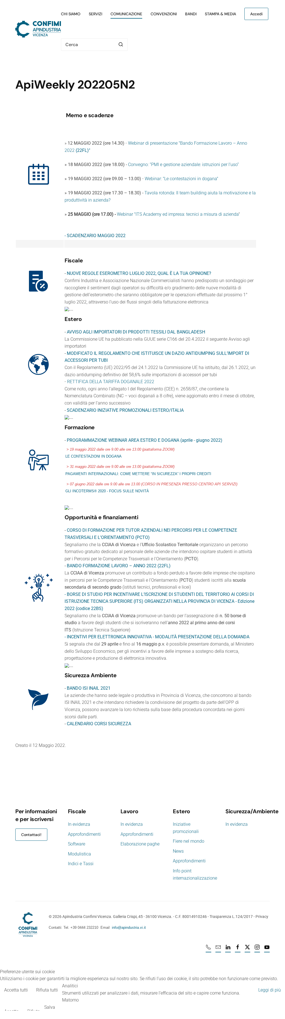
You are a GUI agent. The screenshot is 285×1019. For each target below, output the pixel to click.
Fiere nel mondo (188, 841)
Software (76, 844)
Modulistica (79, 854)
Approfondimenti (84, 834)
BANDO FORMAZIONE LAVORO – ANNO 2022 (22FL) (119, 565)
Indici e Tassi (81, 863)
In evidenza (79, 824)
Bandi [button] (190, 13)
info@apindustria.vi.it (129, 927)
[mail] (218, 949)
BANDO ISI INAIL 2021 (88, 688)
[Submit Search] (121, 44)
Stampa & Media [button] (220, 13)
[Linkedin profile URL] (228, 949)
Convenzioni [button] (164, 13)
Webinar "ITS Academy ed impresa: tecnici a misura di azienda (178, 214)
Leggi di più (269, 990)
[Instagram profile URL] (257, 949)
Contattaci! (31, 834)
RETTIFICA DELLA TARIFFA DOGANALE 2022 (110, 381)
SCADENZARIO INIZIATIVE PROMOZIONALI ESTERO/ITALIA (125, 410)
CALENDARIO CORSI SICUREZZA (99, 723)
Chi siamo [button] (70, 13)
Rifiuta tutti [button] (47, 990)
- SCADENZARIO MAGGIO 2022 (95, 235)
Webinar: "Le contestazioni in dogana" (181, 178)
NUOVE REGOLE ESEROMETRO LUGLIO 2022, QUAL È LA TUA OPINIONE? (139, 273)
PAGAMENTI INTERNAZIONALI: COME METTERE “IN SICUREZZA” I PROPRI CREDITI (138, 474)
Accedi (256, 13)
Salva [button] (49, 1007)
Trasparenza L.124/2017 (231, 916)
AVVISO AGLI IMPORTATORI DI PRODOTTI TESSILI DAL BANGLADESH (136, 332)
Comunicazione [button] (126, 13)
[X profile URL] (247, 949)
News (178, 851)
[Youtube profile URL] (267, 949)
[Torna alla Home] (38, 29)
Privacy (261, 916)
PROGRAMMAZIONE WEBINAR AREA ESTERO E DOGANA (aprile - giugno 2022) (144, 440)
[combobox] (94, 44)
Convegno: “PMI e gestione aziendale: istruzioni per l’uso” (183, 164)
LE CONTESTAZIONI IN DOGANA (93, 456)
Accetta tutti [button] (16, 990)
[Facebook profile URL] (237, 949)
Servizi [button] (95, 13)
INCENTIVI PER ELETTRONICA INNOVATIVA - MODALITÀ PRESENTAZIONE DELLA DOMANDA (158, 636)
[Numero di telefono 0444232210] (208, 949)
